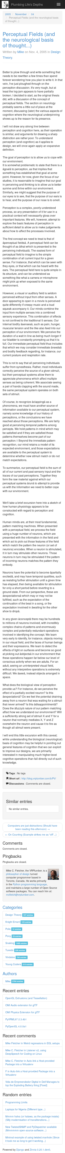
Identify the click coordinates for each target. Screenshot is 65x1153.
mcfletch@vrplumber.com (20, 894)
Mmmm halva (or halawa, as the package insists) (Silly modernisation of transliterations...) (32, 1118)
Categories (12, 907)
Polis (13, 929)
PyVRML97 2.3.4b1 (16, 1019)
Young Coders (18, 964)
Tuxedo (15, 950)
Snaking (16, 943)
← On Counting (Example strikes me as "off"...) (31, 834)
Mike (20, 51)
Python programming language (30, 884)
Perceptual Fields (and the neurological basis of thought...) (29, 39)
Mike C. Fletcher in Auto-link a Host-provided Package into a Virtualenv (29, 1062)
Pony (13, 936)
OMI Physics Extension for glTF (22, 1012)
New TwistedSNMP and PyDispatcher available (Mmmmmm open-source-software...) (31, 1128)
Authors (10, 973)
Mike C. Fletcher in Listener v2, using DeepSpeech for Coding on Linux (25, 1051)
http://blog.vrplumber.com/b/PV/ (38, 778)
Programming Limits (16, 1102)
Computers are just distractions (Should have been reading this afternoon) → (32, 827)
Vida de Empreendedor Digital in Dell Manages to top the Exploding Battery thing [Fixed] (32, 1083)
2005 (8, 14)
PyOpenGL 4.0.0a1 (16, 1026)
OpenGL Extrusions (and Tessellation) (26, 998)
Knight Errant (18, 922)
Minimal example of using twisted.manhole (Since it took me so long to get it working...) (32, 1139)
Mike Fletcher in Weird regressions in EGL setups (32, 1043)
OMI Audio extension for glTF (21, 1005)
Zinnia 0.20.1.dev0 (40, 1149)
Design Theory (19, 914)
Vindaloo (15, 957)
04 (32, 14)
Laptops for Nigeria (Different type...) (25, 1109)
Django (20, 1149)
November (21, 14)
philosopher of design (18, 874)
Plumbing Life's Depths (27, 4)
